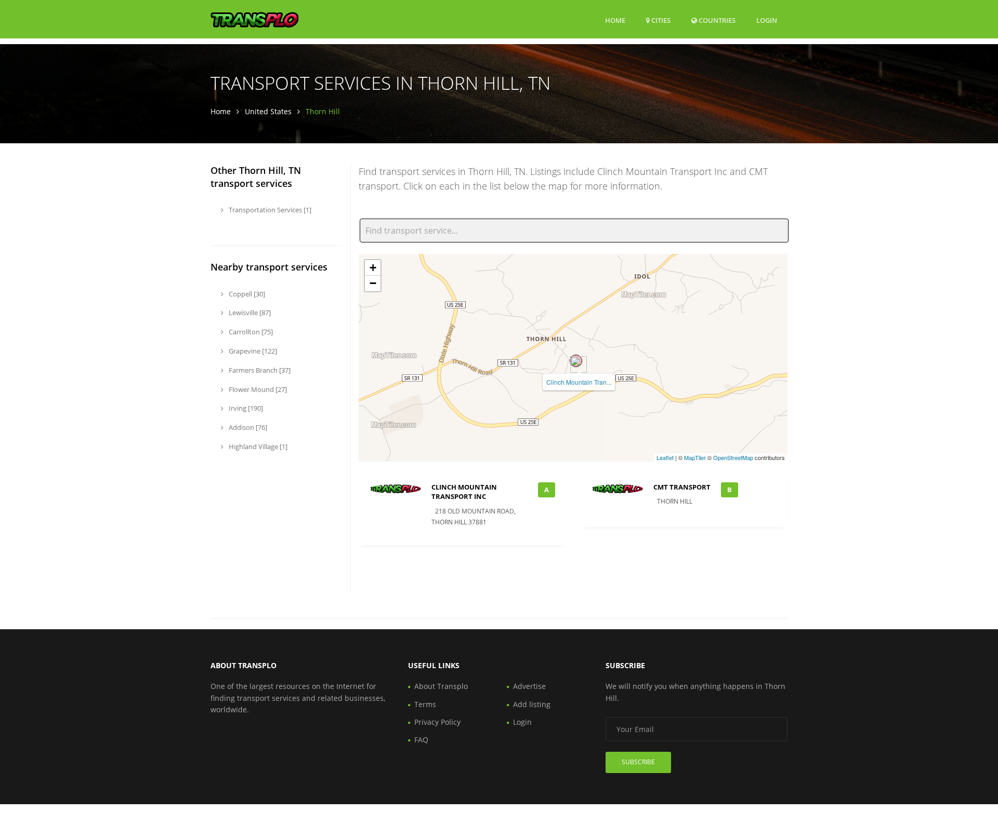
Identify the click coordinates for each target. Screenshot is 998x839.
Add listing (531, 704)
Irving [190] (245, 408)
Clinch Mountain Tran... (578, 381)
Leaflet (665, 457)
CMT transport (682, 487)
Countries (716, 20)
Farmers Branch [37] (259, 370)
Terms (425, 704)
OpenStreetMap (733, 457)
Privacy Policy (437, 722)
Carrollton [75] (250, 331)
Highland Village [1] (257, 446)
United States (268, 111)
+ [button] (373, 267)
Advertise (529, 686)
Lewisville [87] (249, 312)
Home (615, 20)
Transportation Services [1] (269, 209)
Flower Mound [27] (257, 389)
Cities (660, 20)
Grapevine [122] (252, 351)
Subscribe (638, 761)
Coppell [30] (246, 294)
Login (766, 20)
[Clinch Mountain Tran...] (576, 361)
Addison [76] (247, 427)
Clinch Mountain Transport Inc (464, 491)
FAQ (421, 740)
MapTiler (695, 457)
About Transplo (441, 686)
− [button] (373, 283)
